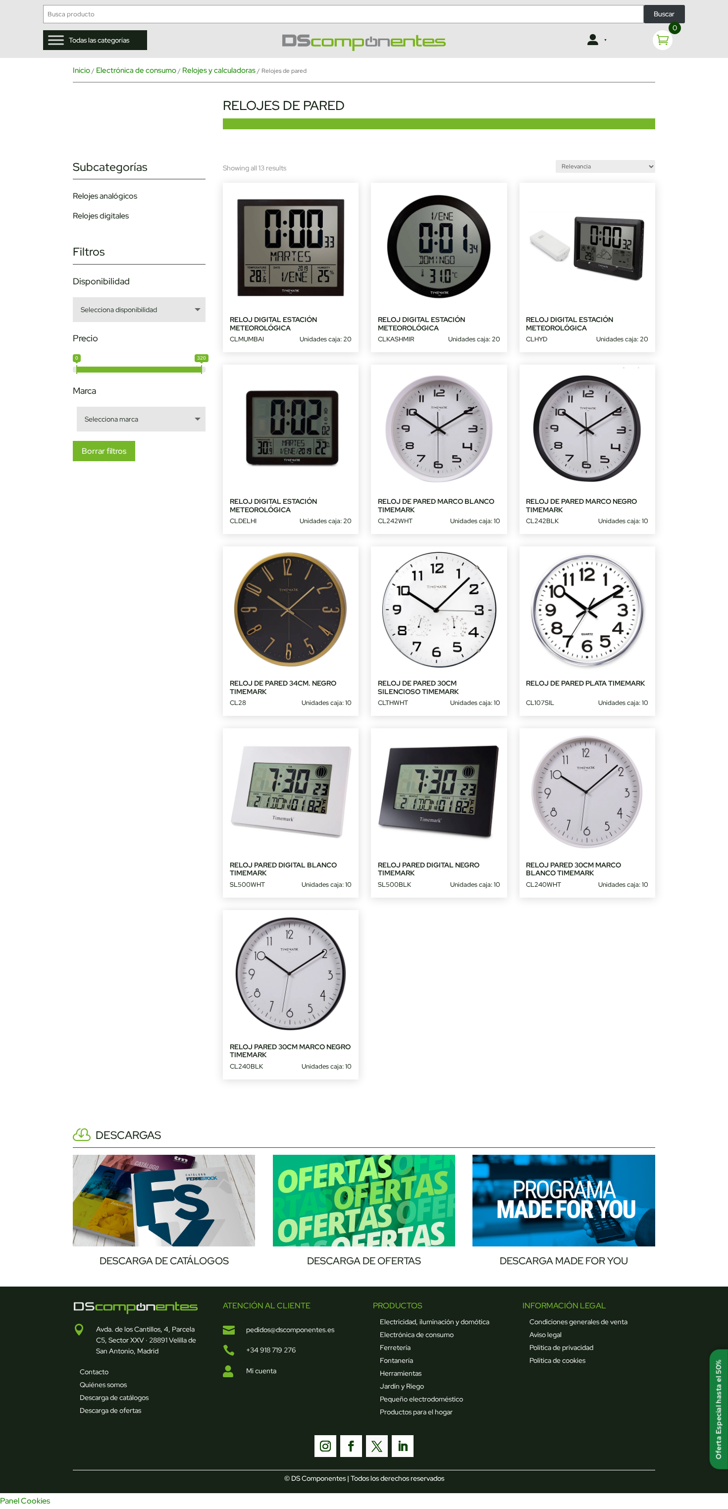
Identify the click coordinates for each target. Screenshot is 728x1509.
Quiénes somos (103, 1384)
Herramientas (400, 1373)
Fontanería (396, 1360)
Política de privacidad (561, 1347)
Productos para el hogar (416, 1411)
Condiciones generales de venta (578, 1321)
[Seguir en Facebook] (351, 1446)
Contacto (94, 1371)
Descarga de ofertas (110, 1410)
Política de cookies (557, 1360)
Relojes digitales (101, 216)
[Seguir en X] (377, 1446)
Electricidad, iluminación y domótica (434, 1321)
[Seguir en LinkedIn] (403, 1446)
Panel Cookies (25, 1501)
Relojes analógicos (105, 196)
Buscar (664, 13)
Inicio (81, 70)
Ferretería (395, 1347)
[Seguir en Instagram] (325, 1446)
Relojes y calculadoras (219, 70)
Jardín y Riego (402, 1386)
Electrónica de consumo (136, 70)
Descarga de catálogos (114, 1397)
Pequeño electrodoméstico (421, 1399)
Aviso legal (545, 1334)
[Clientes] (596, 40)
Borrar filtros (104, 451)
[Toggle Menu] (56, 40)
